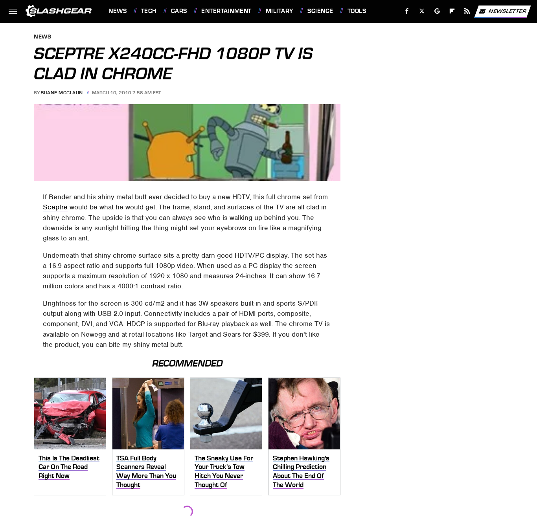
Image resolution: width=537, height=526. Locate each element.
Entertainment (226, 11)
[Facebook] (407, 11)
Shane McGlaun (62, 92)
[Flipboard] (452, 11)
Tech (149, 11)
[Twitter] (422, 11)
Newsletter (507, 11)
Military (279, 11)
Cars (179, 11)
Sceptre (55, 207)
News (118, 11)
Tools (357, 11)
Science (320, 11)
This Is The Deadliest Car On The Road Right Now (69, 467)
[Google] (437, 11)
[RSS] (467, 11)
